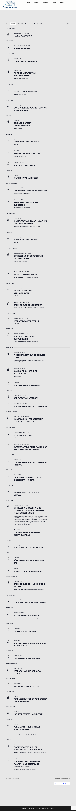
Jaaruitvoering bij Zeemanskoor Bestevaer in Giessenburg (30, 448)
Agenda (36, 2)
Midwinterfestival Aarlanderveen (23, 291)
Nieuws (62, 2)
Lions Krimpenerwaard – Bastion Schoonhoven (30, 109)
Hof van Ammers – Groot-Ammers (30, 406)
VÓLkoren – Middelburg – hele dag (29, 561)
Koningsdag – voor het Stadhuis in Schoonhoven (30, 644)
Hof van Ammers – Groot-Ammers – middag (30, 463)
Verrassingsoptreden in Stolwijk (26, 322)
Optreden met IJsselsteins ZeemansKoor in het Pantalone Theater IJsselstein (29, 510)
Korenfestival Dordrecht (27, 165)
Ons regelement (50, 808)
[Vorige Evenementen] (6, 23)
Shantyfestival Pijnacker (27, 141)
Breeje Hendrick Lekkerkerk (28, 305)
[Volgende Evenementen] (8, 23)
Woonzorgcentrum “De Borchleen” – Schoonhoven (28, 748)
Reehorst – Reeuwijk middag (28, 571)
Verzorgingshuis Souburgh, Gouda (28, 672)
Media (54, 2)
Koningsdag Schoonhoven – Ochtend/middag (28, 533)
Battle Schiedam (22, 48)
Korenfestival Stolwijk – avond (30, 602)
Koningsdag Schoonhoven (27, 385)
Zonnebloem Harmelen (25, 61)
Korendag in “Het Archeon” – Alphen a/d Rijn (28, 728)
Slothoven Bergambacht (26, 615)
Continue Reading (26, 524)
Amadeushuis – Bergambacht (28, 419)
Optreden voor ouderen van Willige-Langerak (28, 257)
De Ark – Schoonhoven (25, 631)
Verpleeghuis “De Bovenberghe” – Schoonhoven (30, 700)
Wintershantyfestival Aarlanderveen (25, 74)
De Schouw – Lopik (23, 435)
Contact (33, 5)
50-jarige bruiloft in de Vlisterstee (25, 372)
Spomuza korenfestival (26, 274)
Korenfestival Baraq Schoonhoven (24, 337)
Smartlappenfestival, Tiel (27, 686)
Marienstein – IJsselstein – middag (27, 493)
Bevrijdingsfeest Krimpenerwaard (22, 124)
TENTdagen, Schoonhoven (27, 658)
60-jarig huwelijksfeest (26, 178)
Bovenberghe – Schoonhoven (28, 547)
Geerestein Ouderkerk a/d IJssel (30, 190)
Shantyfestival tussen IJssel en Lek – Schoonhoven (30, 222)
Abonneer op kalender (61, 784)
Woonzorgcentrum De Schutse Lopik (29, 356)
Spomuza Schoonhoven (25, 91)
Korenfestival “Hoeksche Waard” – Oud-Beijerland (27, 762)
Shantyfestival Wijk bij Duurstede (26, 203)
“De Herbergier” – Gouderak (28, 714)
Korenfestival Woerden (26, 398)
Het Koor (45, 2)
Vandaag (13, 23)
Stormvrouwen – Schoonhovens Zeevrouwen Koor (32, 808)
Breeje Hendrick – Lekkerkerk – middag (30, 585)
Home (28, 2)
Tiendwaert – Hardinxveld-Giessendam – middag (27, 478)
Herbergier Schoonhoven (27, 153)
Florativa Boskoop (23, 36)
